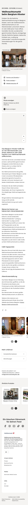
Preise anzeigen (10, 80)
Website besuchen (11, 83)
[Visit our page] (9, 426)
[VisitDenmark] (9, 433)
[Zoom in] (23, 136)
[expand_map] (23, 115)
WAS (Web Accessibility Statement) (18, 499)
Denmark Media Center (10, 474)
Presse (6, 461)
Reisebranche (8, 465)
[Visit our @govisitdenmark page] (18, 426)
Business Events (8, 463)
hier (11, 269)
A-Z (5, 484)
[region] (14, 128)
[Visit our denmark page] (5, 426)
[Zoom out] (23, 140)
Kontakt (6, 486)
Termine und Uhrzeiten (12, 77)
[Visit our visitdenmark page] (14, 426)
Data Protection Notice (6, 499)
